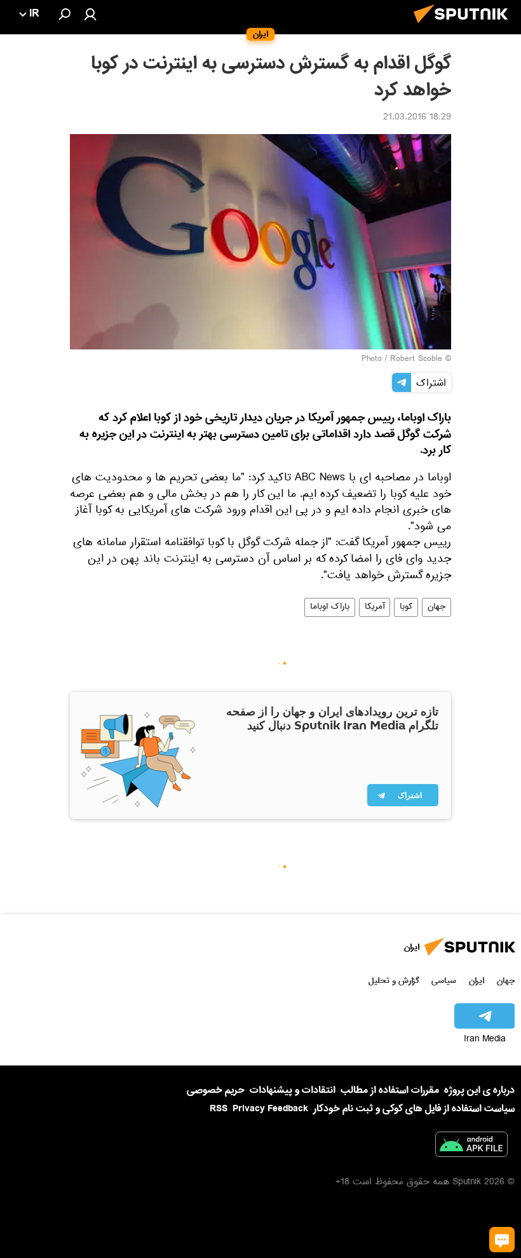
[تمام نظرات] (502, 1239)
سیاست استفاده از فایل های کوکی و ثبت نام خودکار (414, 1109)
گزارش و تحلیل (394, 980)
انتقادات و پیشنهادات (292, 1091)
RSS (218, 1109)
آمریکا (374, 607)
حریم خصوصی (216, 1090)
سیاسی (443, 980)
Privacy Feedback (270, 1109)
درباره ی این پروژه (479, 1090)
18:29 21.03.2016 (417, 118)
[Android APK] (471, 1147)
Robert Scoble (416, 359)
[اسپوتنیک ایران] (464, 27)
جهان (436, 607)
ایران (476, 980)
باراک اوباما (329, 607)
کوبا (406, 607)
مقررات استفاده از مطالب (390, 1090)
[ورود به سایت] (90, 14)
